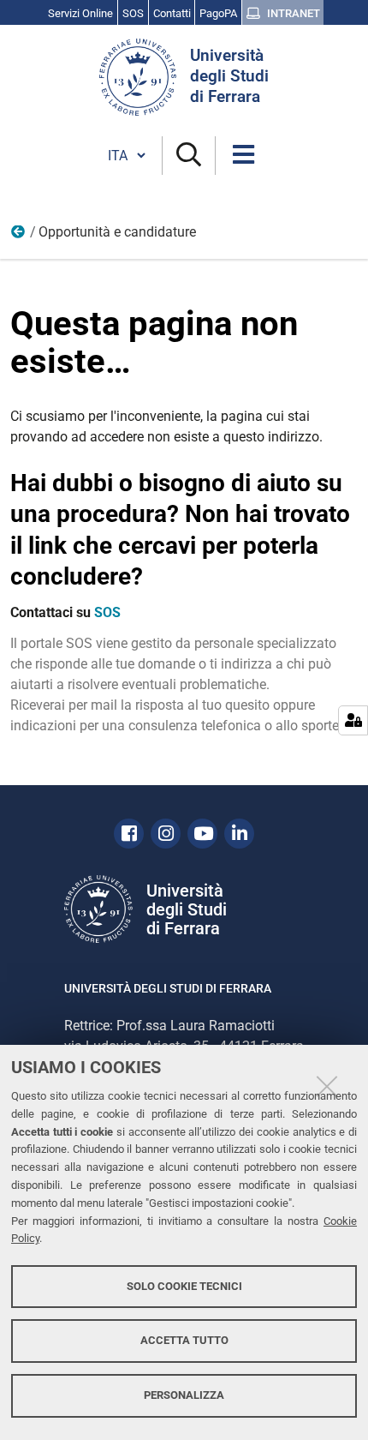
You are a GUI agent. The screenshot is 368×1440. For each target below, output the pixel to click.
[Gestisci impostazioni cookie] (353, 720)
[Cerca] (189, 155)
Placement (18, 235)
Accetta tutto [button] (184, 1340)
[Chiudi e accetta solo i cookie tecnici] (327, 1086)
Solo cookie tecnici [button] (184, 1286)
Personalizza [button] (184, 1395)
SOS (107, 612)
